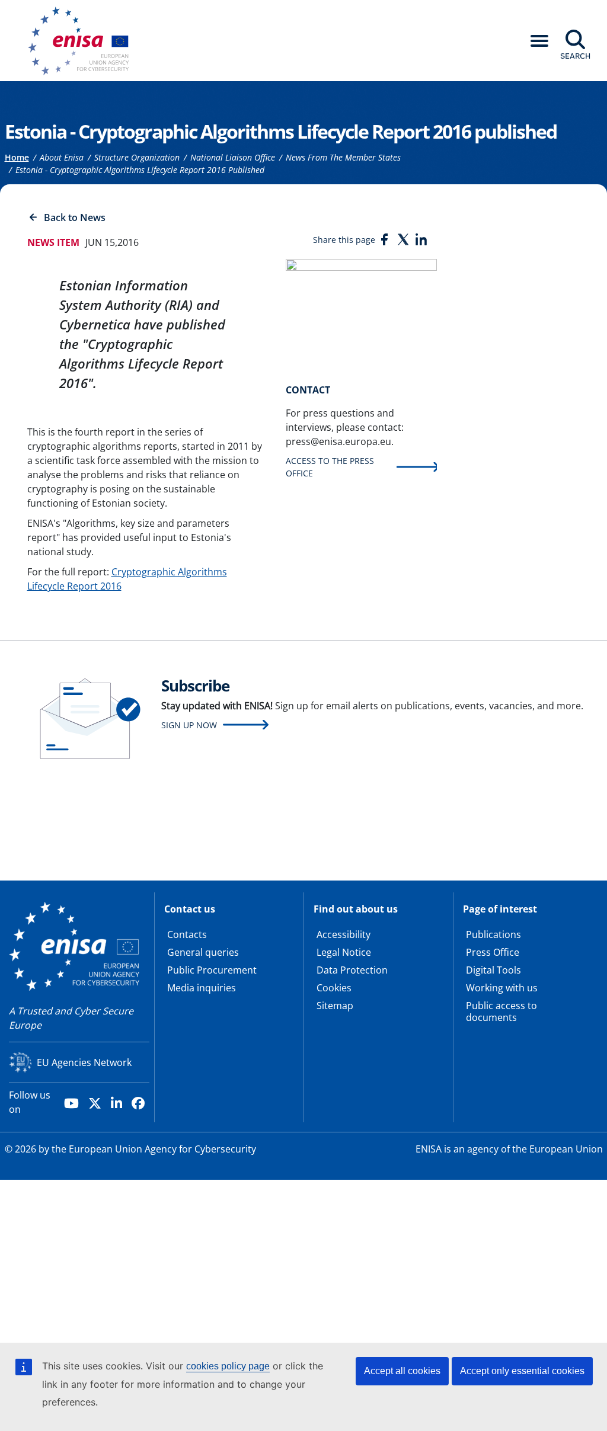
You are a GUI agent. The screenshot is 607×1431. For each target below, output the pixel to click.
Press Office (492, 952)
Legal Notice (344, 952)
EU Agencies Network (84, 1062)
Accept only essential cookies (522, 1371)
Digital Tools (493, 970)
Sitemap (335, 1005)
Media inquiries (201, 987)
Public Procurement (212, 970)
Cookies (334, 987)
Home (17, 157)
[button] (539, 41)
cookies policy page (228, 1366)
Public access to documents (501, 1011)
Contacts (187, 934)
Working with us (502, 987)
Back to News (75, 217)
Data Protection (352, 970)
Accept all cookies (402, 1371)
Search (575, 56)
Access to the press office (330, 467)
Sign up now (189, 725)
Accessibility (343, 934)
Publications (493, 934)
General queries (203, 952)
